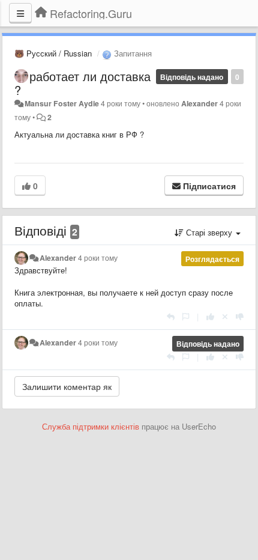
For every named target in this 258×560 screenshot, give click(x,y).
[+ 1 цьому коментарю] (210, 316)
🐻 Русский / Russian (53, 53)
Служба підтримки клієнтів (90, 426)
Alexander (199, 103)
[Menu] (20, 13)
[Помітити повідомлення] (185, 316)
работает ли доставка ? (82, 83)
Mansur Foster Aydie (62, 103)
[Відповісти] (171, 316)
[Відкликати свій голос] (225, 316)
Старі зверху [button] (209, 232)
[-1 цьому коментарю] (240, 316)
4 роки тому (98, 257)
